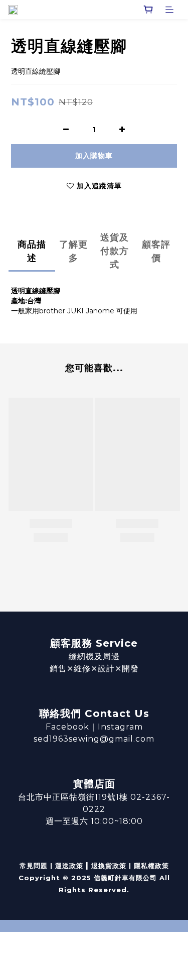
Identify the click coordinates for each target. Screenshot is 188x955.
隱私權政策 (151, 866)
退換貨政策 (108, 866)
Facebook (67, 727)
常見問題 (34, 866)
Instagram (120, 727)
